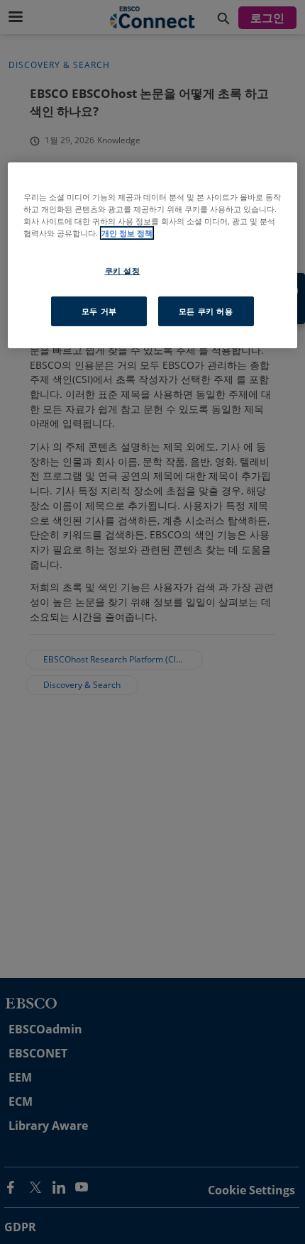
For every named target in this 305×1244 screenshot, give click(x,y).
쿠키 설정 (122, 270)
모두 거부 (99, 311)
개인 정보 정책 (126, 233)
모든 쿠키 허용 (206, 311)
